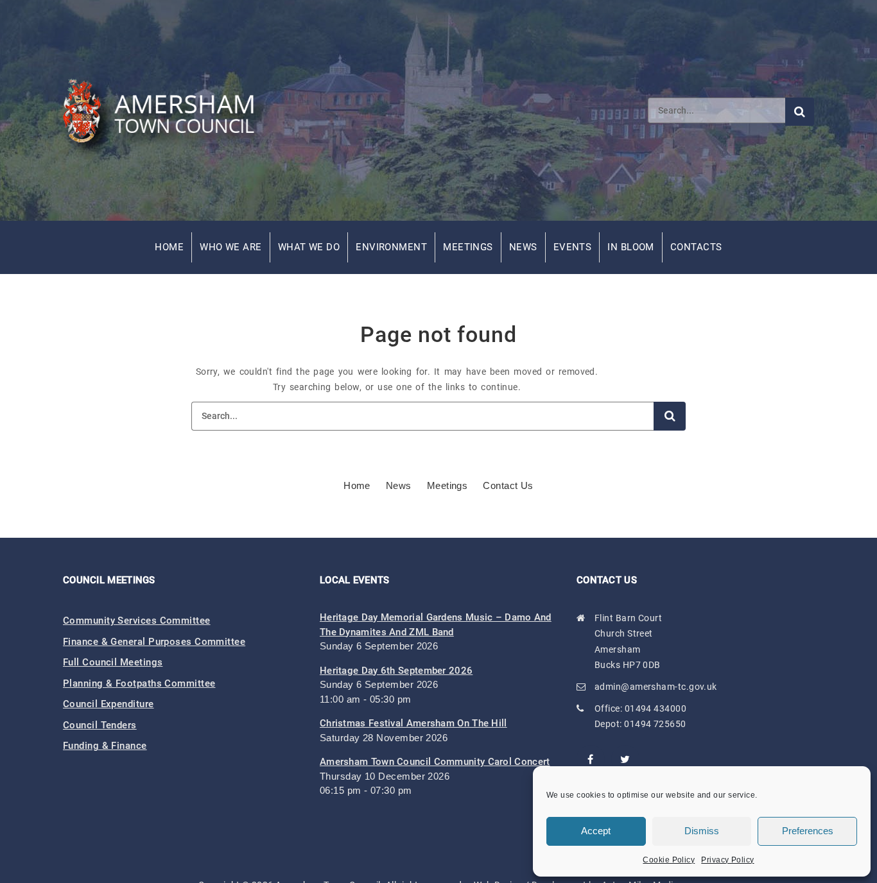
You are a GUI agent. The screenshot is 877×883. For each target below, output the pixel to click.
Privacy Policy (727, 859)
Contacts (696, 247)
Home (169, 247)
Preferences (807, 830)
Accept (596, 830)
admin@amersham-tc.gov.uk (656, 687)
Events (572, 247)
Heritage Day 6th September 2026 (396, 670)
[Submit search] (799, 112)
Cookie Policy (669, 859)
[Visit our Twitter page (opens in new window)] (625, 759)
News (523, 247)
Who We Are (231, 247)
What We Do (309, 247)
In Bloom (630, 247)
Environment (391, 247)
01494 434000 (655, 708)
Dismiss (701, 830)
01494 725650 (655, 724)
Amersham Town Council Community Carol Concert (435, 761)
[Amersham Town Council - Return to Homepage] (165, 110)
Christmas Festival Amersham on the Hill (413, 723)
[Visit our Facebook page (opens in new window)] (591, 759)
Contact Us (508, 485)
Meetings (468, 247)
